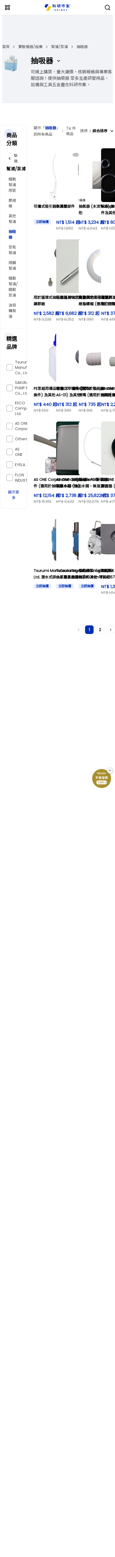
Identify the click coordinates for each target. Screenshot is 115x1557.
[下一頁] (110, 629)
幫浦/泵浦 (59, 46)
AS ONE (18, 451)
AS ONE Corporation (26, 426)
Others (21, 439)
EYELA (20, 464)
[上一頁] (78, 629)
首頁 (6, 46)
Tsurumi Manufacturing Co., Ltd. (29, 367)
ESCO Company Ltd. (24, 408)
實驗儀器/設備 (30, 46)
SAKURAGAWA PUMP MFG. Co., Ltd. (27, 388)
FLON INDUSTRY (23, 477)
